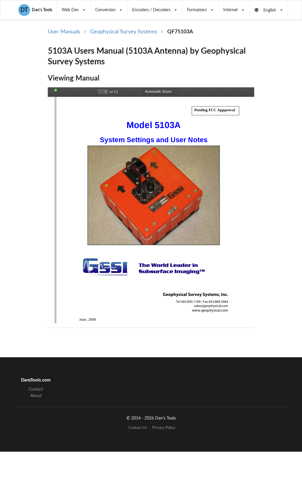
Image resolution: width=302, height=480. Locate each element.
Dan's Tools (36, 10)
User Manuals (64, 32)
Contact (36, 389)
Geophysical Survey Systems (123, 32)
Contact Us (137, 428)
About (36, 396)
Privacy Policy (163, 428)
